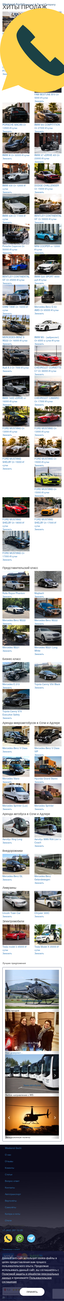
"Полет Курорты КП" (32, 1127)
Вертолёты (11, 1200)
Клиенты (9, 1167)
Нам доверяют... (14, 1052)
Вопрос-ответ (12, 1180)
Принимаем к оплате (11, 1249)
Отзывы (9, 1161)
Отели (8, 1220)
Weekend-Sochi (13, 1148)
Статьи (8, 1174)
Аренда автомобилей (32, 1085)
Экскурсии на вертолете (32, 1000)
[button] (9, 991)
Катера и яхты (12, 1213)
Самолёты (10, 1207)
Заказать (39, 101)
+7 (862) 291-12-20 (12, 1230)
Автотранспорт (13, 1194)
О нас (8, 1154)
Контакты (10, 1187)
